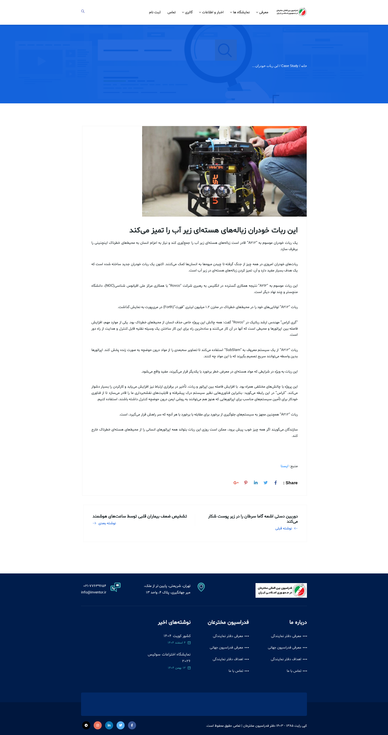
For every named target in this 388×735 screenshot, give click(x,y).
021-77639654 (94, 586)
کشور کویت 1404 (177, 636)
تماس (172, 12)
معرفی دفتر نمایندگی (286, 636)
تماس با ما (294, 670)
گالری (189, 12)
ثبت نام (155, 12)
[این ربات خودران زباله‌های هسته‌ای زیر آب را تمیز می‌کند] (275, 482)
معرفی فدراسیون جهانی (285, 647)
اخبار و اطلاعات (213, 12)
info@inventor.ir (93, 592)
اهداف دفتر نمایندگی (286, 659)
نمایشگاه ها (241, 12)
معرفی (263, 12)
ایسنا (285, 466)
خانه (304, 66)
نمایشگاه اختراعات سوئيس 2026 (169, 658)
